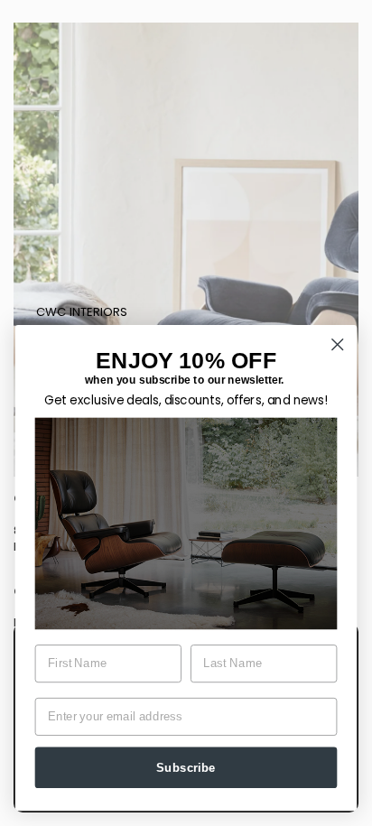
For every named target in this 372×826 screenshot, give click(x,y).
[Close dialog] (337, 344)
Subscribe (186, 767)
